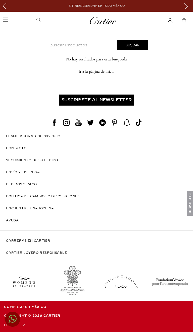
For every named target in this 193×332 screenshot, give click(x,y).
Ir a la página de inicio (97, 71)
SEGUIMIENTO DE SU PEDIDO (32, 160)
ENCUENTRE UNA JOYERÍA (30, 208)
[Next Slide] (187, 6)
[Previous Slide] (5, 6)
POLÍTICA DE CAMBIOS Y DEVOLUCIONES (43, 196)
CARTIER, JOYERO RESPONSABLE (36, 253)
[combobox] (96, 45)
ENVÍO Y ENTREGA (23, 172)
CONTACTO (16, 148)
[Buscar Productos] (132, 45)
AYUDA (12, 220)
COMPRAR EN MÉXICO (25, 307)
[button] (54, 20)
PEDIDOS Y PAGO (21, 184)
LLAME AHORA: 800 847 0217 (33, 136)
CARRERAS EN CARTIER (28, 240)
